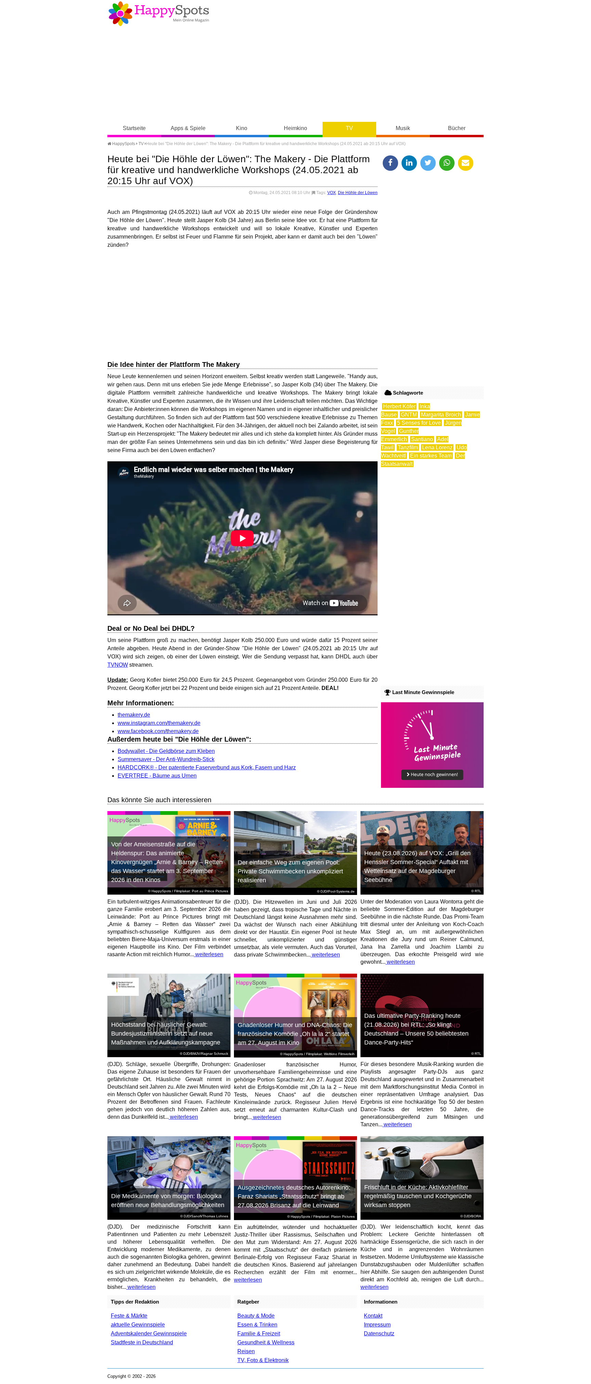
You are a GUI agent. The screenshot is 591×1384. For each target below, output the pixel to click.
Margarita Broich (441, 415)
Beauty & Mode (256, 1316)
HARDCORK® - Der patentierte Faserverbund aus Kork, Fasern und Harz (207, 767)
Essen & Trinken (257, 1325)
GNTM (409, 415)
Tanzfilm (408, 447)
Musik (403, 128)
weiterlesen (208, 954)
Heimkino (295, 128)
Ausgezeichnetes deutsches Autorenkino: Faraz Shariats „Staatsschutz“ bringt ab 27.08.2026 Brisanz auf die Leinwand (294, 1196)
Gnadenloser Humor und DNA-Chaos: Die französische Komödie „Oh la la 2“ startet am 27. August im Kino (295, 1034)
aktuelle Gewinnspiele (138, 1325)
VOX (331, 192)
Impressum (377, 1325)
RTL (478, 891)
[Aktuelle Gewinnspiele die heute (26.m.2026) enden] (432, 786)
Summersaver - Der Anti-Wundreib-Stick (166, 759)
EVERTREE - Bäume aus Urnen (157, 776)
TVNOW (117, 665)
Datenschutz (379, 1333)
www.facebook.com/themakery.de (158, 731)
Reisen (246, 1351)
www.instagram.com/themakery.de (159, 723)
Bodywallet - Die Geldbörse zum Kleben (166, 751)
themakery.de (134, 715)
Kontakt (373, 1316)
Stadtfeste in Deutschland (142, 1342)
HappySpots (123, 143)
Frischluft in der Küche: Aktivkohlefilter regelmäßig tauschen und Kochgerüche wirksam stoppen (418, 1196)
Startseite (134, 128)
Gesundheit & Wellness (265, 1342)
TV (349, 128)
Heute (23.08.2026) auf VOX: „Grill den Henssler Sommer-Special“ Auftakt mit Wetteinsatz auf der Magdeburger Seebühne (417, 866)
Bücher (456, 128)
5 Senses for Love (419, 423)
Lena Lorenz (437, 447)
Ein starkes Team (431, 456)
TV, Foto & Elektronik (263, 1360)
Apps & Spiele (188, 128)
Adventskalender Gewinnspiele (149, 1333)
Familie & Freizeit (258, 1333)
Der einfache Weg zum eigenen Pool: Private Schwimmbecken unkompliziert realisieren (290, 871)
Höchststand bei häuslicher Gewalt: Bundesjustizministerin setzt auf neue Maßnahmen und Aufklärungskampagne (165, 1033)
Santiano (422, 439)
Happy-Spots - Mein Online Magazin (158, 13)
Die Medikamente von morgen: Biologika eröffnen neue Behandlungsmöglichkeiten (167, 1200)
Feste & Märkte (129, 1316)
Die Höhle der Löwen (358, 192)
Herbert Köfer (399, 406)
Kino (241, 128)
